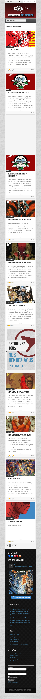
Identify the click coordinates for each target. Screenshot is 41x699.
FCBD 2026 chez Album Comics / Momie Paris (20, 608)
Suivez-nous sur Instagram (22, 597)
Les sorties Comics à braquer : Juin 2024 (19, 609)
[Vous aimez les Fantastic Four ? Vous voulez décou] (21, 582)
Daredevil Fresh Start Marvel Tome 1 (19, 435)
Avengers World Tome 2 (15, 653)
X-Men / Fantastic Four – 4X (16, 306)
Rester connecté (14, 677)
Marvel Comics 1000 (14, 479)
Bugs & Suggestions (14, 634)
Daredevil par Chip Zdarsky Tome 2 (18, 392)
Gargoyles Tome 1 (14, 660)
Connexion (11, 679)
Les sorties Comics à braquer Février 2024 (20, 620)
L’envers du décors (14, 639)
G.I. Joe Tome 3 (13, 657)
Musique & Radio (14, 641)
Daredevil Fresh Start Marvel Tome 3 (19, 263)
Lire (32, 70)
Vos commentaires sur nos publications (19, 644)
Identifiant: (10, 667)
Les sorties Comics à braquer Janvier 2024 (20, 622)
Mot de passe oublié (13, 682)
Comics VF (12, 636)
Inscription (10, 681)
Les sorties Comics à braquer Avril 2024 (19, 611)
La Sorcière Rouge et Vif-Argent (17, 659)
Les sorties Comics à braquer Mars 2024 (19, 616)
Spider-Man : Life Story (15, 522)
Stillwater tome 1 (13, 50)
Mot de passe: (11, 672)
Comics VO (12, 637)
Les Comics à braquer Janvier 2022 (18, 93)
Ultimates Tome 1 (14, 655)
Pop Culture (12, 643)
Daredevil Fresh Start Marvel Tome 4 (19, 220)
